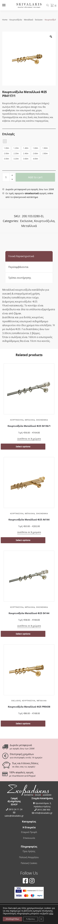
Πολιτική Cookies (29, 863)
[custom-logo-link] (29, 5)
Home (4, 19)
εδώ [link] (51, 913)
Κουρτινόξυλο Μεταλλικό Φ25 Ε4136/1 (29, 426)
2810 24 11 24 (15, 809)
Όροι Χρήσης (29, 851)
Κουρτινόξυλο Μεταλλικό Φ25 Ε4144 (29, 613)
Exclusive (39, 19)
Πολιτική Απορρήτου (29, 857)
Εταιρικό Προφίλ (29, 832)
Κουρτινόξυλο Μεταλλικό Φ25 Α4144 (29, 519)
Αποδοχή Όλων (12, 919)
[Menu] (6, 5)
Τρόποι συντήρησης (19, 277)
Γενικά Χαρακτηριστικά (21, 256)
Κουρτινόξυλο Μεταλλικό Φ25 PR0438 (29, 706)
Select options (23, 446)
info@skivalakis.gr (43, 812)
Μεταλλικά (28, 19)
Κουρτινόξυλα (16, 19)
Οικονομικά (42, 420)
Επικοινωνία (29, 838)
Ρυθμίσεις (30, 919)
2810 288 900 (43, 809)
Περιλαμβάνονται (18, 267)
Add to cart (35, 177)
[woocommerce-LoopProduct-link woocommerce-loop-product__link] (29, 389)
